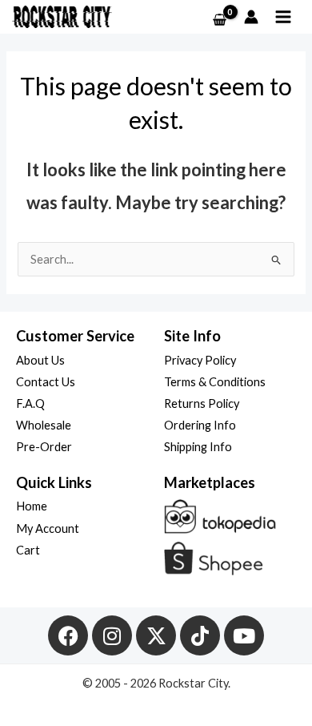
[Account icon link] (251, 17)
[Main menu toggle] (283, 17)
